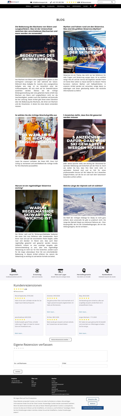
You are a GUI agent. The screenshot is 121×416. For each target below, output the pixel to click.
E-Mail (64, 363)
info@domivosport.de (16, 382)
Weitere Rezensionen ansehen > (60, 339)
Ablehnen (92, 403)
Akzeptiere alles (92, 399)
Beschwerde (55, 389)
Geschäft (34, 384)
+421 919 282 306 (15, 381)
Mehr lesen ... (51, 312)
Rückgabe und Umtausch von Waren (59, 391)
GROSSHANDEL (76, 6)
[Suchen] (112, 2)
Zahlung (54, 387)
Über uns (34, 382)
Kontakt (85, 6)
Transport (54, 386)
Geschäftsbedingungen (58, 384)
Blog (33, 381)
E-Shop (53, 381)
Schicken (17, 371)
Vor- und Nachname (20, 363)
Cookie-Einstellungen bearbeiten (92, 408)
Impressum (54, 382)
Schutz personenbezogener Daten (60, 394)
